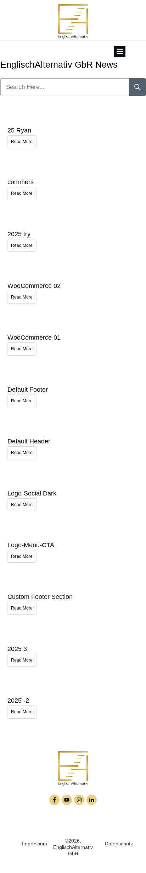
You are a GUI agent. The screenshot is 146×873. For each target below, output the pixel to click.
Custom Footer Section (40, 596)
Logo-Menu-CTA (30, 545)
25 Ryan (19, 130)
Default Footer (27, 389)
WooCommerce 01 (34, 337)
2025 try (18, 234)
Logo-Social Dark (31, 493)
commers (20, 182)
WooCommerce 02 (34, 285)
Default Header (28, 441)
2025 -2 (18, 700)
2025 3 (17, 648)
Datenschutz (119, 843)
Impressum (34, 843)
